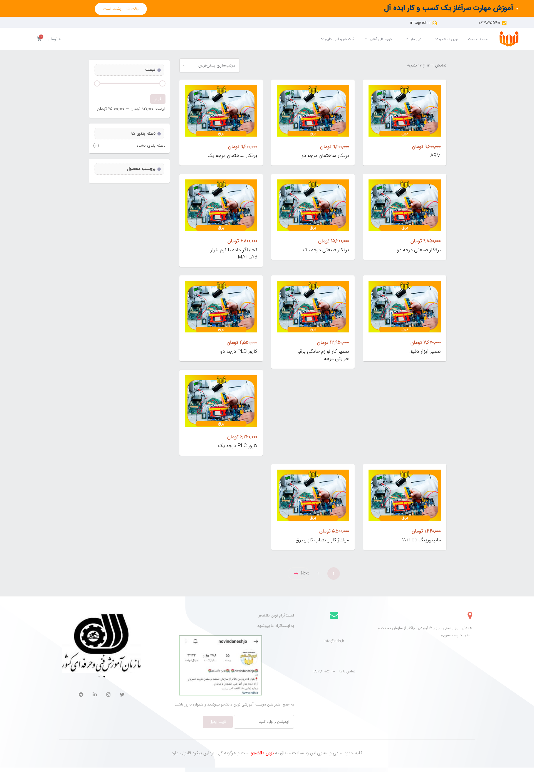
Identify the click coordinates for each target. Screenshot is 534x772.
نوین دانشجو (448, 39)
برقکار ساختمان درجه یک (232, 155)
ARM (435, 155)
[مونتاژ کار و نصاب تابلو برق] (313, 495)
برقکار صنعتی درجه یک (326, 250)
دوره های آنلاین (379, 39)
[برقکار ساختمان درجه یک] (221, 111)
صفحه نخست (478, 39)
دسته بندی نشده (151, 146)
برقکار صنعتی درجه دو (419, 250)
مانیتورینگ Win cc (421, 540)
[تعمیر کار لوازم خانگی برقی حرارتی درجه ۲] (313, 306)
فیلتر (157, 99)
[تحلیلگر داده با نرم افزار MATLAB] (221, 205)
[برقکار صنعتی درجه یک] (313, 205)
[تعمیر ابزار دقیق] (405, 306)
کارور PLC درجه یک (237, 446)
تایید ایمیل (217, 722)
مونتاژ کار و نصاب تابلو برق (322, 540)
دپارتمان (414, 39)
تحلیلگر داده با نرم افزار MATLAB (234, 253)
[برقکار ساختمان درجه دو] (313, 111)
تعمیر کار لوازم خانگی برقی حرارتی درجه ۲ (322, 354)
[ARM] (405, 111)
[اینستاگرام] (108, 695)
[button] (121, 9)
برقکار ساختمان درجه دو (325, 155)
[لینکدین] (95, 695)
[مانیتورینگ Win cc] (405, 495)
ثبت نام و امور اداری (339, 39)
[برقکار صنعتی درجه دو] (405, 205)
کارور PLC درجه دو (238, 351)
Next (305, 573)
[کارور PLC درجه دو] (221, 306)
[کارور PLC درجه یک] (221, 401)
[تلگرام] (81, 695)
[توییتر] (122, 695)
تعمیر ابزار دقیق (425, 351)
